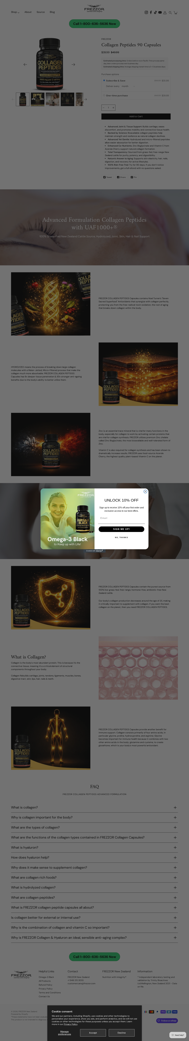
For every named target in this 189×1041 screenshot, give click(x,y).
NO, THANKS (121, 537)
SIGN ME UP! (121, 529)
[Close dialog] (145, 491)
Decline (122, 1032)
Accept (93, 1032)
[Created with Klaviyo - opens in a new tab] (94, 551)
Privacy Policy (71, 1024)
